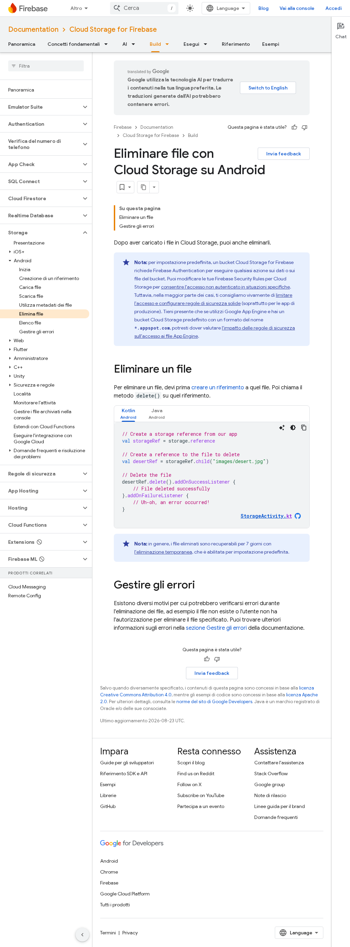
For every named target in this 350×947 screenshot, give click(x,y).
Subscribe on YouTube (200, 795)
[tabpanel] (211, 475)
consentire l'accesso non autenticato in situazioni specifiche (225, 287)
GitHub (108, 806)
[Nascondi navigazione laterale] (82, 935)
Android (109, 861)
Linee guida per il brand (279, 806)
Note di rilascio (270, 795)
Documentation (33, 29)
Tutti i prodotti (115, 905)
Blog (263, 8)
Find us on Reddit (195, 773)
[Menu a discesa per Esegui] (207, 44)
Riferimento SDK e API (123, 773)
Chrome (109, 872)
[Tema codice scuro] (292, 427)
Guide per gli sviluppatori (127, 763)
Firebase (123, 127)
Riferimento (236, 44)
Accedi (333, 8)
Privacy (130, 932)
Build (155, 44)
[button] (40, 106)
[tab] (128, 414)
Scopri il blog (191, 763)
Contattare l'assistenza (279, 763)
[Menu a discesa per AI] (135, 44)
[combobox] (144, 8)
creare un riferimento (217, 387)
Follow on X (189, 784)
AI (124, 44)
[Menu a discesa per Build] (169, 44)
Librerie (108, 795)
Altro (76, 8)
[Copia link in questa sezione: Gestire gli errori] (201, 586)
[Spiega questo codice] (282, 427)
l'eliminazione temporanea (163, 552)
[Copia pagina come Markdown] (143, 187)
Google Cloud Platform (125, 894)
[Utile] (294, 127)
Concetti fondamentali (74, 44)
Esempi (270, 44)
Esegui (191, 44)
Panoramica (21, 44)
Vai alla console (297, 8)
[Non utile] (304, 127)
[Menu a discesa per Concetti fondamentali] (108, 44)
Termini (108, 932)
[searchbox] (46, 65)
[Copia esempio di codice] (303, 427)
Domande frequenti (276, 817)
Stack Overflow (271, 773)
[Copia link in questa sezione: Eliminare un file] (198, 370)
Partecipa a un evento (200, 806)
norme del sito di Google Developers (214, 702)
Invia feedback (283, 154)
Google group (269, 784)
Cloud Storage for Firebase (113, 29)
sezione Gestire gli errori (216, 628)
